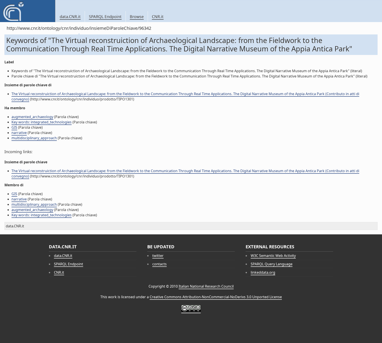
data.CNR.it (70, 16)
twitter (158, 255)
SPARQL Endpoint (105, 16)
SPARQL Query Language (271, 264)
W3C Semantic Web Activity (273, 255)
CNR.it (158, 16)
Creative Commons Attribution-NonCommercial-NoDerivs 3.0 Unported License (216, 296)
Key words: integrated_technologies (41, 122)
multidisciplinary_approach (34, 138)
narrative (19, 132)
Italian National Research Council (206, 286)
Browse (137, 16)
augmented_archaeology (32, 116)
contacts (159, 264)
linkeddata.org (263, 272)
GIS (14, 127)
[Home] (27, 11)
